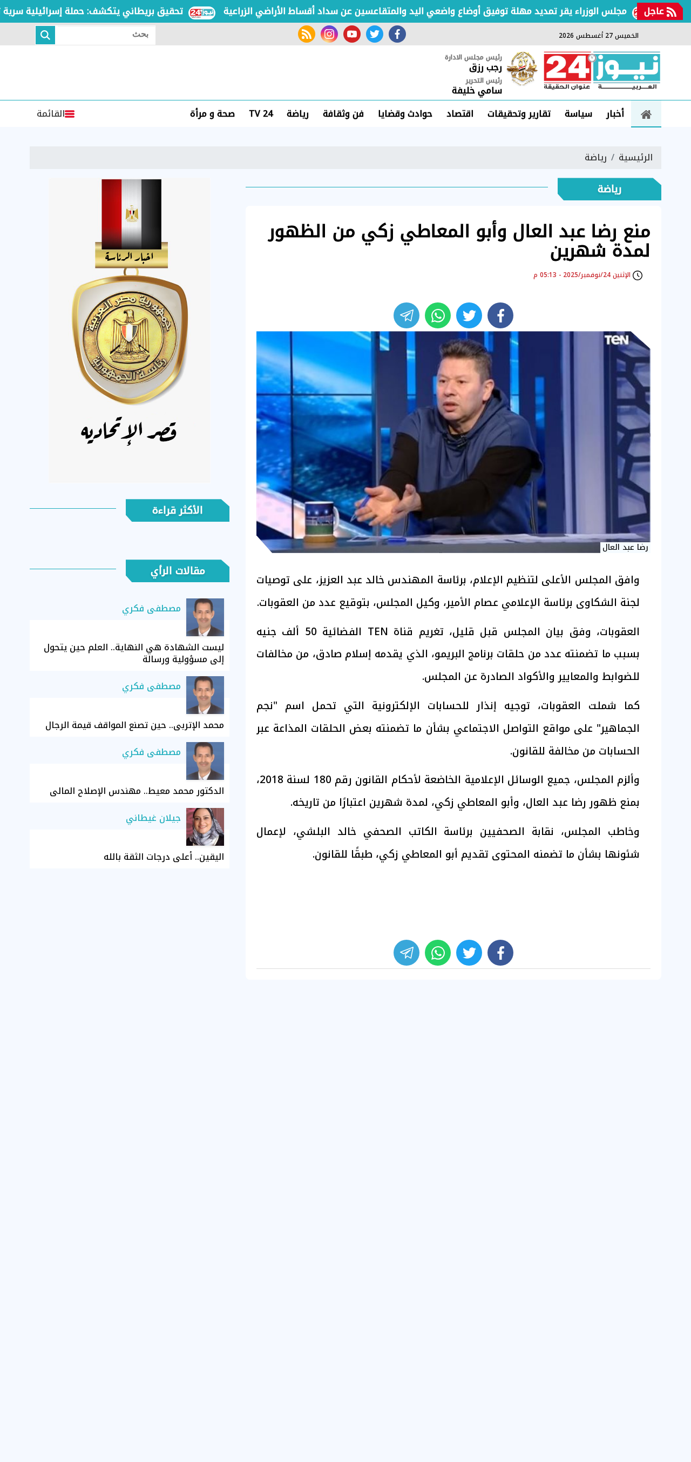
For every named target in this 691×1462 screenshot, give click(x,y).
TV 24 (261, 113)
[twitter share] (469, 315)
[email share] (406, 315)
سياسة (578, 113)
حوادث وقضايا (405, 113)
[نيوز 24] (602, 72)
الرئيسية (636, 157)
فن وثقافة (343, 113)
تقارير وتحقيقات (519, 113)
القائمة (51, 113)
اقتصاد (459, 113)
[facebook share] (500, 315)
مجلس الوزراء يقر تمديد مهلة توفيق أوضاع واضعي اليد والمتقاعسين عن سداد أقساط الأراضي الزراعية (451, 11)
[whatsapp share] (438, 315)
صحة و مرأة (212, 113)
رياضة (298, 113)
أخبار (615, 113)
